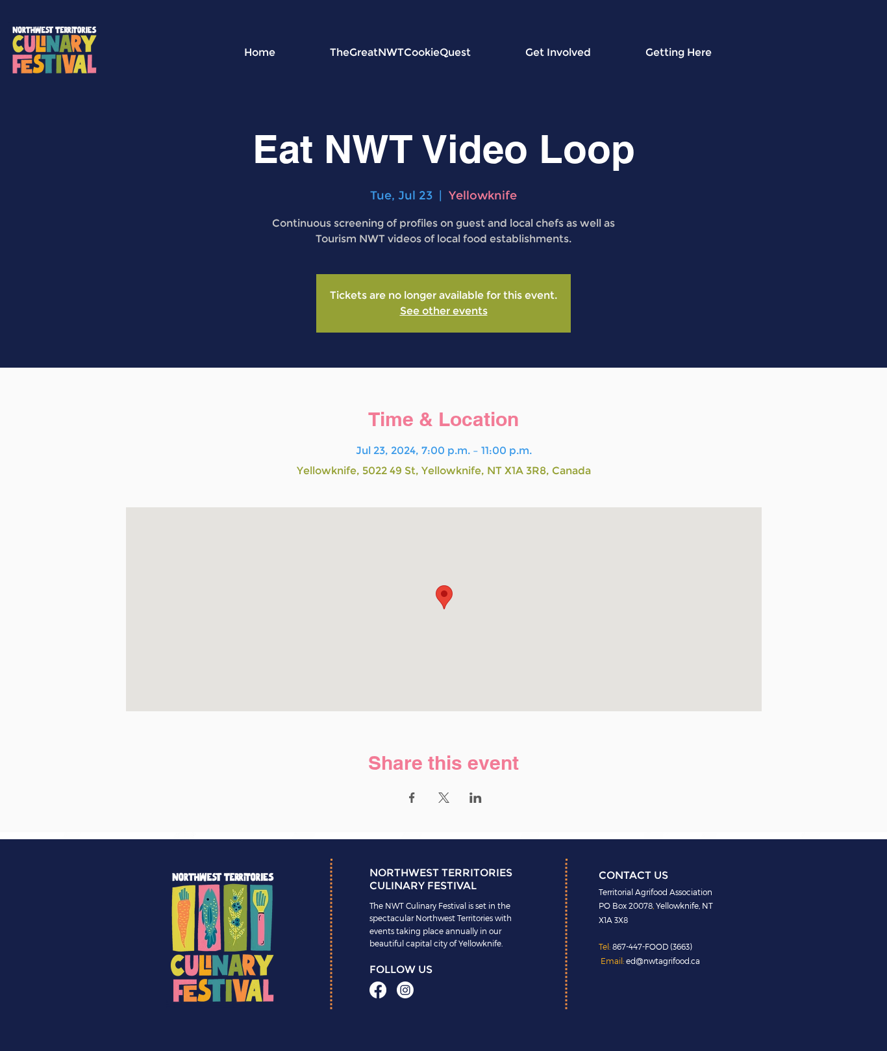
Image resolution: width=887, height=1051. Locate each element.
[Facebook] (377, 989)
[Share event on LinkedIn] (475, 797)
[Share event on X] (444, 797)
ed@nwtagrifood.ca (663, 960)
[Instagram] (405, 989)
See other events (444, 311)
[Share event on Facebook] (412, 797)
